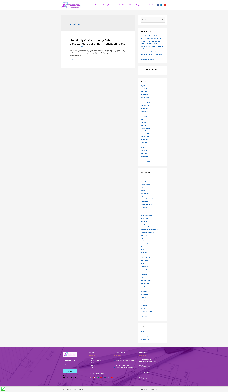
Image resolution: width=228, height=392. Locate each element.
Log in (142, 331)
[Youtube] (71, 378)
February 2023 (145, 94)
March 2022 (144, 125)
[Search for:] (153, 20)
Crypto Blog (144, 201)
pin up (142, 249)
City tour (143, 196)
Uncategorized (145, 266)
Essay (142, 212)
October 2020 (145, 136)
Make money (144, 235)
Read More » (73, 59)
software (143, 255)
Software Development (147, 257)
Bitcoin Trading (145, 184)
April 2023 (144, 88)
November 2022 (145, 102)
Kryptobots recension (147, 232)
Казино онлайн (145, 283)
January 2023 (145, 97)
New (142, 238)
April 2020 (144, 150)
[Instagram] (161, 5)
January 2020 (145, 159)
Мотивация (144, 294)
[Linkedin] (75, 378)
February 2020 (145, 156)
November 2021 (145, 128)
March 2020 (144, 153)
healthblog (144, 221)
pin (141, 246)
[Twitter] (67, 378)
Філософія (144, 308)
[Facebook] (158, 5)
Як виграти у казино (147, 314)
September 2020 (145, 139)
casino (143, 190)
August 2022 (144, 111)
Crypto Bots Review (147, 204)
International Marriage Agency (150, 229)
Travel (142, 263)
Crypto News (144, 207)
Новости (143, 297)
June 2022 (144, 117)
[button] (70, 371)
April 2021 (144, 131)
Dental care (144, 210)
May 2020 (143, 147)
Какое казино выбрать (148, 288)
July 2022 (143, 114)
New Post (143, 241)
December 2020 (145, 133)
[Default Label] (165, 5)
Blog (142, 187)
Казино (143, 277)
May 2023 (143, 86)
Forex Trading (145, 218)
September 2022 (145, 108)
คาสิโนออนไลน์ (145, 317)
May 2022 (143, 119)
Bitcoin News (145, 182)
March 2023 (144, 91)
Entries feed (144, 334)
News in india (145, 243)
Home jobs (144, 224)
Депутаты (144, 274)
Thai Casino (144, 260)
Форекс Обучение (146, 311)
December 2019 (145, 162)
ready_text (144, 252)
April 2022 (144, 122)
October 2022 (145, 105)
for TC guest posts (146, 215)
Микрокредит (145, 291)
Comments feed (145, 337)
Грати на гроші (145, 272)
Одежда (143, 300)
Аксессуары (144, 269)
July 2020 (143, 145)
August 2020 (144, 142)
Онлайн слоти (145, 302)
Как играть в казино (147, 286)
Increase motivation (75, 47)
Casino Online (145, 193)
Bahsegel (143, 179)
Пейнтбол (144, 305)
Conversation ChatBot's (148, 198)
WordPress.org (145, 339)
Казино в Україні (146, 280)
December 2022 (145, 100)
